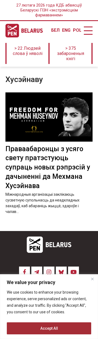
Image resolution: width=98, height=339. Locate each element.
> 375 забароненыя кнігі (70, 53)
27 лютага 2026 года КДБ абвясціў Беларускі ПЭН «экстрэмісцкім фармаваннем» (49, 10)
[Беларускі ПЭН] (24, 30)
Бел (55, 30)
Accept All (49, 328)
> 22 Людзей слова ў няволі (27, 51)
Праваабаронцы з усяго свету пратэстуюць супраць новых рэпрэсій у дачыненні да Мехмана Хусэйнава (47, 167)
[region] (49, 306)
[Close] (92, 279)
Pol (77, 30)
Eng (66, 30)
